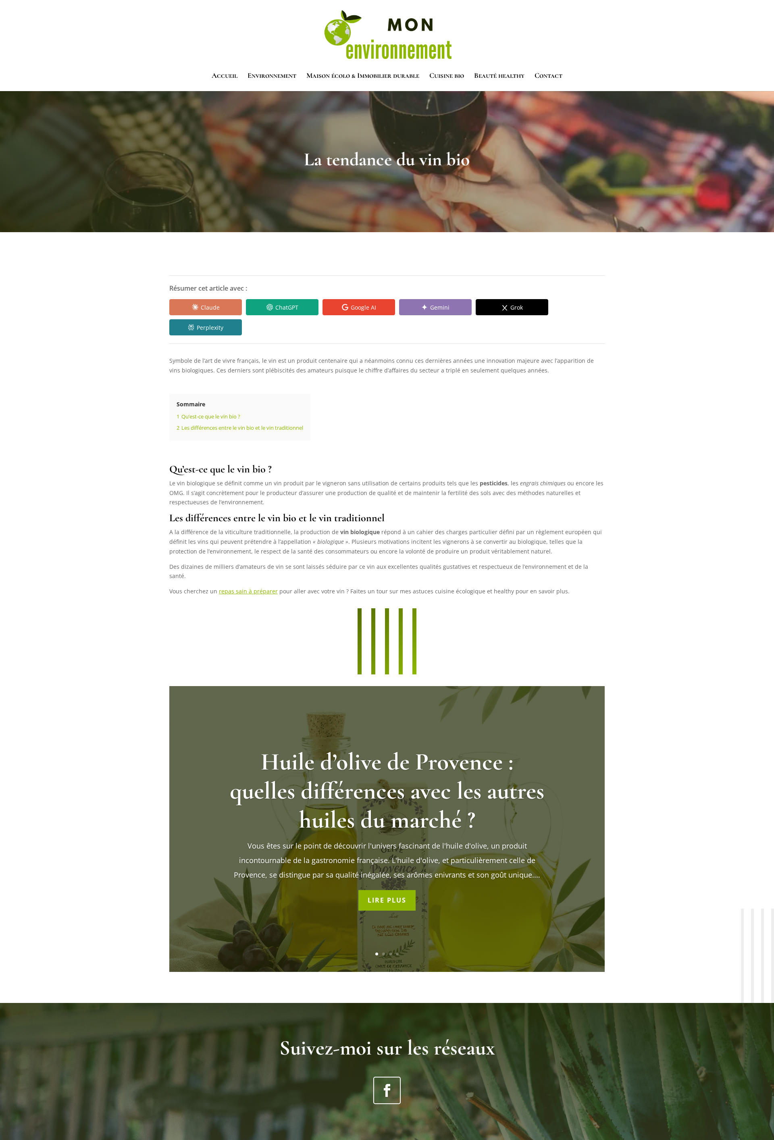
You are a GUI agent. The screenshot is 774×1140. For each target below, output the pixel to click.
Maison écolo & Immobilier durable (362, 76)
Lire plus (387, 900)
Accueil (224, 76)
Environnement (272, 76)
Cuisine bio (446, 76)
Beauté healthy (499, 76)
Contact (548, 76)
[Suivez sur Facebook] (387, 1090)
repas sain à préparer (248, 591)
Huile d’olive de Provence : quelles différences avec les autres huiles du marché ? (387, 790)
